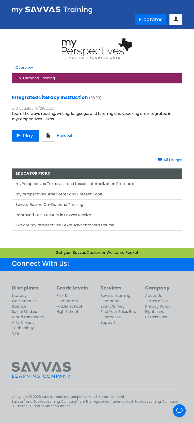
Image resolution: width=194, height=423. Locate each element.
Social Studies (24, 311)
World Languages (28, 317)
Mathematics (24, 301)
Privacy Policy (158, 306)
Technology (23, 328)
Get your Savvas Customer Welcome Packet (97, 252)
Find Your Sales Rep (118, 311)
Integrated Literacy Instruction (50, 97)
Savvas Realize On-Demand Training (49, 204)
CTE (15, 333)
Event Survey (113, 306)
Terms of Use (157, 301)
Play (28, 135)
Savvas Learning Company (115, 298)
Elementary (67, 301)
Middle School (69, 306)
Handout (65, 135)
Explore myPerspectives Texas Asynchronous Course (65, 225)
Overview (24, 67)
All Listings (172, 160)
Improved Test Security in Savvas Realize (53, 215)
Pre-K (61, 295)
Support (108, 322)
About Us (153, 295)
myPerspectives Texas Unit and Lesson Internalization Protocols (75, 183)
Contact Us (111, 317)
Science (19, 306)
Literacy (19, 295)
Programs (151, 19)
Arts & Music (23, 322)
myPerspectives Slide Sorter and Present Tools (59, 194)
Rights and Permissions (156, 314)
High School (67, 311)
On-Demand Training (35, 78)
